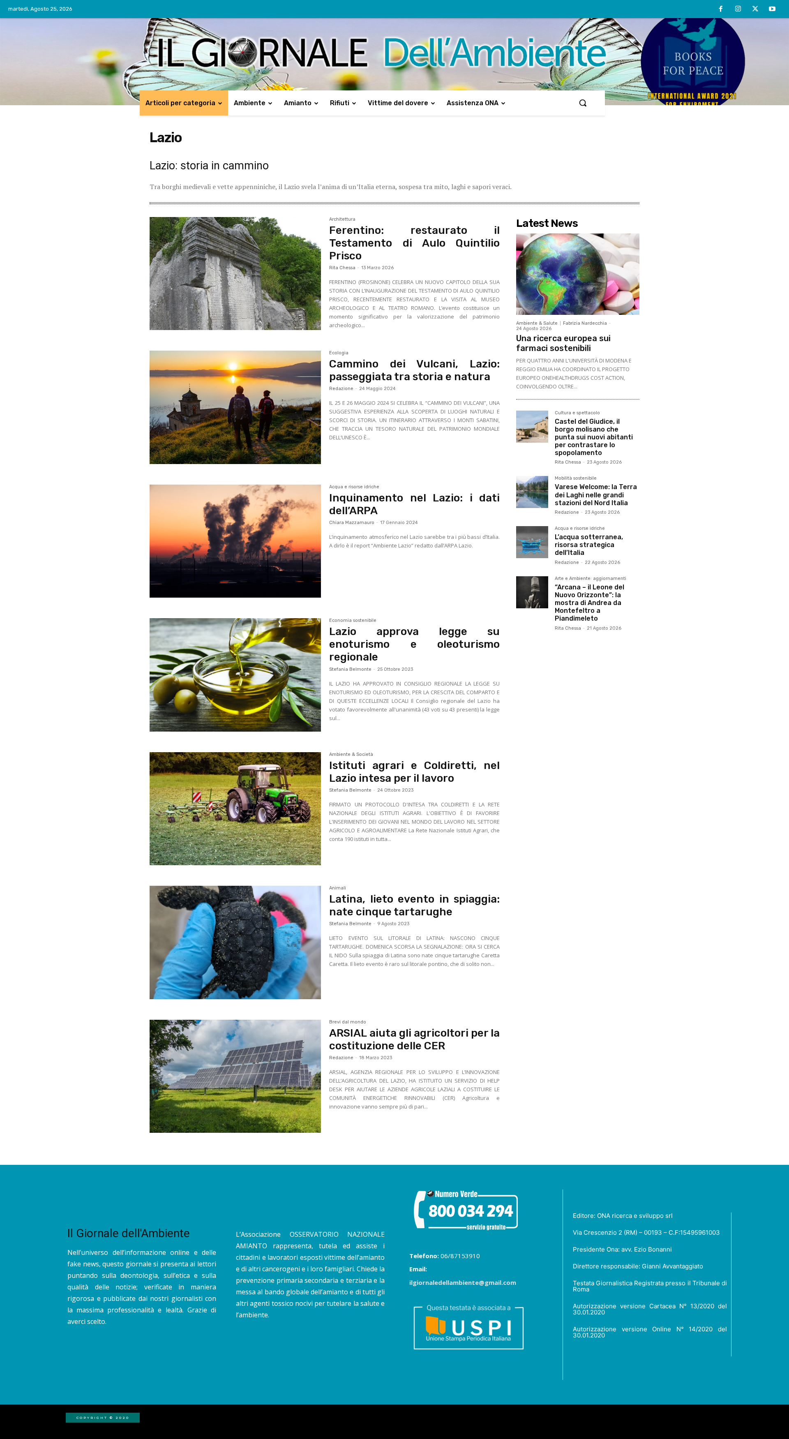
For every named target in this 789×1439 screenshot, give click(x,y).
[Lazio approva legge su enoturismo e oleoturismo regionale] (235, 675)
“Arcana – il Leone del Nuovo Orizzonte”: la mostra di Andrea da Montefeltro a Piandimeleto (589, 603)
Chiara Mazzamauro (351, 522)
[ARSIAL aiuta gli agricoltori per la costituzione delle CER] (235, 1076)
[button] (582, 102)
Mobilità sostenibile (576, 478)
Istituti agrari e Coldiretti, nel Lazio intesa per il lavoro (414, 772)
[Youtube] (772, 9)
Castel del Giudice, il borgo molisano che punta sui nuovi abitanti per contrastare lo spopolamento (594, 437)
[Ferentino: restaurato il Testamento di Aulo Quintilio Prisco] (235, 273)
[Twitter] (755, 9)
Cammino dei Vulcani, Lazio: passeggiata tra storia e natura (414, 370)
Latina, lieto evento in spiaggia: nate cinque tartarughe (414, 905)
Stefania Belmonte (350, 669)
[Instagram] (738, 9)
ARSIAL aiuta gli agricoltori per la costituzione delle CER (414, 1039)
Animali (337, 888)
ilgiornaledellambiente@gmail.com (462, 1282)
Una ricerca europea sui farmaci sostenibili (563, 343)
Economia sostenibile (352, 620)
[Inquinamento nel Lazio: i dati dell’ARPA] (235, 541)
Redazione (341, 388)
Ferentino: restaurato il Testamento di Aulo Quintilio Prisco (414, 243)
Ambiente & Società (351, 754)
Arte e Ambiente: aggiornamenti (590, 578)
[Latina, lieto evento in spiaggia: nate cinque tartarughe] (235, 942)
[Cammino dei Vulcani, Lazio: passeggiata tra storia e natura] (235, 407)
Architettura (342, 219)
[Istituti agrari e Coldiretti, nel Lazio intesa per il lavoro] (235, 809)
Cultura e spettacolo (577, 413)
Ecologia (338, 353)
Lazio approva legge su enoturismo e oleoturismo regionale (414, 644)
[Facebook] (721, 9)
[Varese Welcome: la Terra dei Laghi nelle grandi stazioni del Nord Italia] (532, 492)
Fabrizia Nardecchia (585, 323)
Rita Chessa (342, 267)
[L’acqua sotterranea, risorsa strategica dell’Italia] (532, 542)
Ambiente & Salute (537, 323)
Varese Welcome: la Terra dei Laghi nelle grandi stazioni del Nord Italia (596, 494)
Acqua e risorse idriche (354, 487)
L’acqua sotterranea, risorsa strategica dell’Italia (589, 545)
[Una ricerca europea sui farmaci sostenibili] (577, 274)
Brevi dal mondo (347, 1022)
